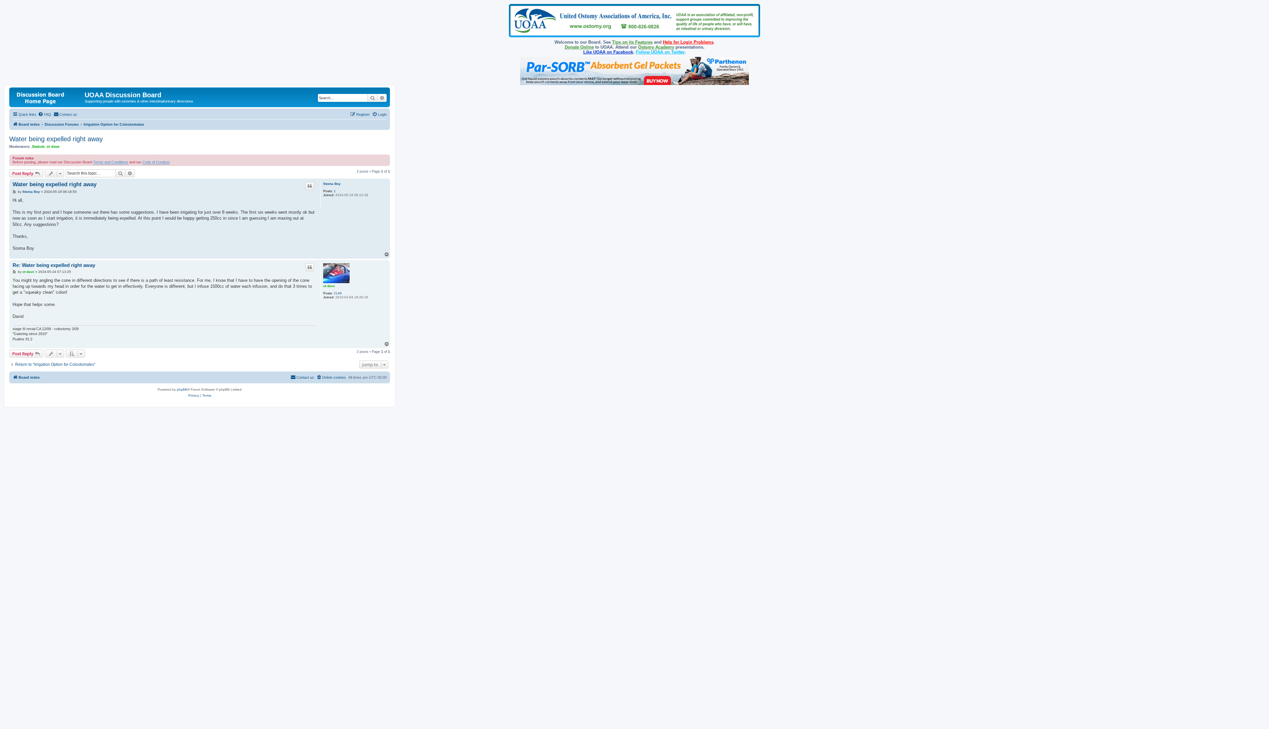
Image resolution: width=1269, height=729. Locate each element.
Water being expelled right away (56, 139)
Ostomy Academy (656, 47)
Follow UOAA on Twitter (660, 52)
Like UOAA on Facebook (608, 52)
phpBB (182, 389)
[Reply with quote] (309, 186)
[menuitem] (44, 114)
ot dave (53, 147)
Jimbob (38, 147)
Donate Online (579, 47)
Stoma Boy (332, 184)
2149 (338, 293)
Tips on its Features (632, 42)
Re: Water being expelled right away (54, 265)
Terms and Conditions (110, 162)
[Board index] (48, 97)
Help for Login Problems (688, 42)
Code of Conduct (156, 162)
